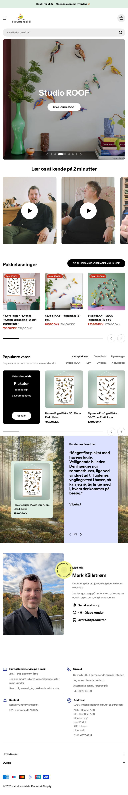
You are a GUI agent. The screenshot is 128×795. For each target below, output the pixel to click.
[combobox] (64, 33)
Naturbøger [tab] (118, 362)
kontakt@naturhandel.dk (23, 704)
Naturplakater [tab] (80, 356)
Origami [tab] (101, 362)
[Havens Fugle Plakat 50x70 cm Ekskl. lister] (64, 389)
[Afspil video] (29, 210)
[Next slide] (81, 154)
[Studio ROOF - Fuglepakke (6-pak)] (64, 291)
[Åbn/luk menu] (5, 18)
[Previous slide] (47, 154)
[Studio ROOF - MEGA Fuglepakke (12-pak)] (106, 291)
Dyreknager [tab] (118, 356)
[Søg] (121, 33)
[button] (51, 154)
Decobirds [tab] (100, 356)
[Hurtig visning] (35, 280)
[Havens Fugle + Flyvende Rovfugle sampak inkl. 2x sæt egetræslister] (21, 291)
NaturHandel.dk (21, 786)
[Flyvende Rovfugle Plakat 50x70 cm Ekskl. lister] (106, 389)
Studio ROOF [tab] (73, 362)
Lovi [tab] (88, 362)
